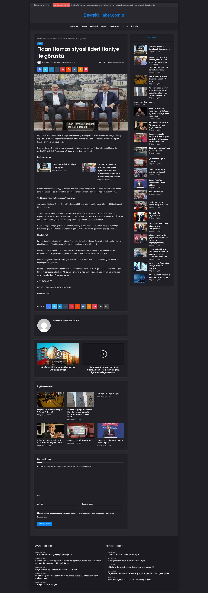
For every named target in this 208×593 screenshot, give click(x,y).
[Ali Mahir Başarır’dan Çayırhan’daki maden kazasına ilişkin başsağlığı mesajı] (140, 238)
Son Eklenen (152, 37)
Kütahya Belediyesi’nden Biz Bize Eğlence (159, 149)
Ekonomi (94, 26)
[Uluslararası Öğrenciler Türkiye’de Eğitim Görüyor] (140, 266)
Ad (39, 495)
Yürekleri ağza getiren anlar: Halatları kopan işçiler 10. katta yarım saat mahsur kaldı (79, 413)
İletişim (134, 26)
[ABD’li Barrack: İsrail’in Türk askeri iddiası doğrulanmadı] (50, 430)
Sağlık (104, 26)
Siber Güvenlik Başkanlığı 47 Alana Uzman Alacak (160, 276)
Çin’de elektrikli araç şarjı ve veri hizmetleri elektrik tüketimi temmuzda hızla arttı (158, 253)
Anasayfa (74, 26)
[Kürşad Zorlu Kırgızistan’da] (140, 216)
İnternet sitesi (87, 504)
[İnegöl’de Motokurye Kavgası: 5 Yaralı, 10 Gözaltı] (50, 399)
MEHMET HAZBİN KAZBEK (51, 63)
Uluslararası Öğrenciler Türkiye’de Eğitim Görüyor (159, 266)
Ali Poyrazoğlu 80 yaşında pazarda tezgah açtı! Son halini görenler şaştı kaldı (160, 112)
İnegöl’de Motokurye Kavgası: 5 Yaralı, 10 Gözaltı (50, 410)
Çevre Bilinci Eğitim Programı (80, 440)
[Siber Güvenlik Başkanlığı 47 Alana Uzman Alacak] (140, 278)
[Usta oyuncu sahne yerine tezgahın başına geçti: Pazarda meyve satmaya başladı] (140, 137)
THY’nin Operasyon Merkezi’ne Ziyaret (157, 170)
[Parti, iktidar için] (140, 194)
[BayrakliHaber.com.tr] (104, 15)
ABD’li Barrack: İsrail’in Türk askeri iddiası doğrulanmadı (49, 441)
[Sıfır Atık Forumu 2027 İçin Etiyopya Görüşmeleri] (140, 226)
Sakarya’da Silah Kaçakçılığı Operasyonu (159, 47)
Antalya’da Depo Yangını (108, 393)
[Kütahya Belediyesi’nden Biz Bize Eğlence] (140, 151)
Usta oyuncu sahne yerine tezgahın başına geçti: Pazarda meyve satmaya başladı (159, 138)
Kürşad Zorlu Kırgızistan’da (155, 214)
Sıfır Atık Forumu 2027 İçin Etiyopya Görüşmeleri (158, 226)
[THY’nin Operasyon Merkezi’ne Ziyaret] (140, 172)
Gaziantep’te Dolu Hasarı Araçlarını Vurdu (159, 203)
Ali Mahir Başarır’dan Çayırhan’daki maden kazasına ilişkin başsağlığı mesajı (158, 239)
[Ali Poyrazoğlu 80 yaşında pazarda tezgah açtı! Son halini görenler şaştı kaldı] (140, 111)
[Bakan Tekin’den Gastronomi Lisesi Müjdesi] (111, 430)
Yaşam (125, 26)
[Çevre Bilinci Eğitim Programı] (80, 430)
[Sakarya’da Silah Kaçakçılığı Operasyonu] (44, 167)
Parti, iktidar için (156, 191)
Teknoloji (114, 26)
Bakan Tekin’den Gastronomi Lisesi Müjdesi (110, 441)
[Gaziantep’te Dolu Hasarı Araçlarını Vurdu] (140, 205)
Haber (84, 26)
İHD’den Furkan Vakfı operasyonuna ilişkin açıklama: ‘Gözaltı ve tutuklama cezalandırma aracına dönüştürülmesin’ (109, 170)
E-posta (41, 504)
